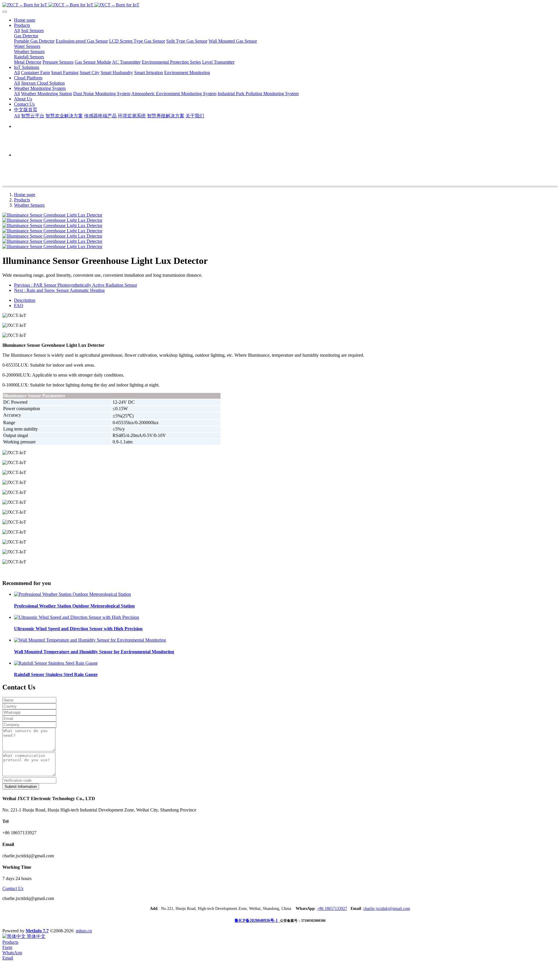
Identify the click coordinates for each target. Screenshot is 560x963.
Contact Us (12, 888)
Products (22, 199)
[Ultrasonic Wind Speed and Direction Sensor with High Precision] (76, 617)
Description (24, 300)
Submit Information (21, 786)
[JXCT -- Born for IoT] (280, 5)
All (17, 30)
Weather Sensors (29, 205)
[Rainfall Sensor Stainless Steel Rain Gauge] (56, 663)
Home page (24, 20)
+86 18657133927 (332, 908)
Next (59, 290)
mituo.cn (84, 930)
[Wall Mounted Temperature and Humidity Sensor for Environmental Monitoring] (90, 640)
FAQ (18, 305)
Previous (75, 285)
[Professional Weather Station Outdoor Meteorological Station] (72, 594)
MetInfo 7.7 (37, 930)
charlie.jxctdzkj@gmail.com (386, 908)
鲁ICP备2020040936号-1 (257, 920)
